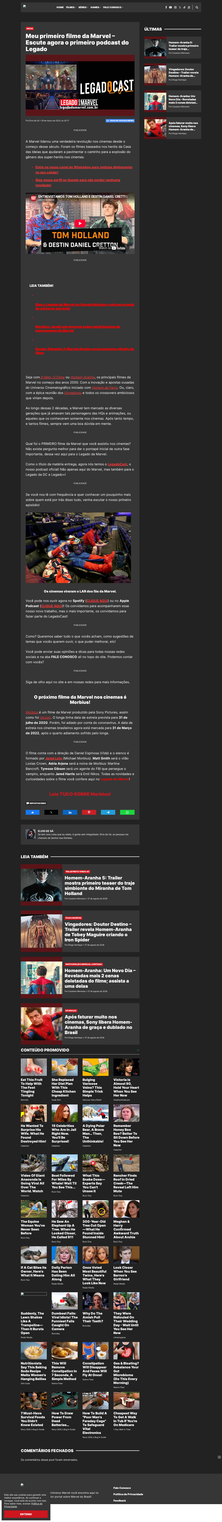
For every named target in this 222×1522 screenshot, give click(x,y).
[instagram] (175, 7)
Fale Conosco (112, 7)
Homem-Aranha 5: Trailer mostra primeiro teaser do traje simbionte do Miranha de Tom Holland (100, 885)
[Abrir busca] (197, 7)
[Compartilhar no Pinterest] (89, 812)
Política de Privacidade (128, 1494)
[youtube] (170, 7)
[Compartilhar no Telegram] (108, 812)
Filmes (70, 7)
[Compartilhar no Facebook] (32, 812)
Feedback (119, 1500)
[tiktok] (184, 7)
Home (60, 7)
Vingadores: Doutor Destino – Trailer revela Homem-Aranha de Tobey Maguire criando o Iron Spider (98, 932)
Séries (82, 7)
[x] (180, 7)
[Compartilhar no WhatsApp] (127, 812)
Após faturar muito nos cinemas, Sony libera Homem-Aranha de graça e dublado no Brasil (98, 1024)
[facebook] (166, 7)
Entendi (26, 1514)
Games (95, 7)
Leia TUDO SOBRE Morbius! (80, 794)
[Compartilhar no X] (51, 812)
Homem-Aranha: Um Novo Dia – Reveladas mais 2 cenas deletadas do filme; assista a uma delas (100, 978)
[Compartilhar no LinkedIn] (70, 812)
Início (29, 28)
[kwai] (189, 7)
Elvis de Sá (45, 831)
